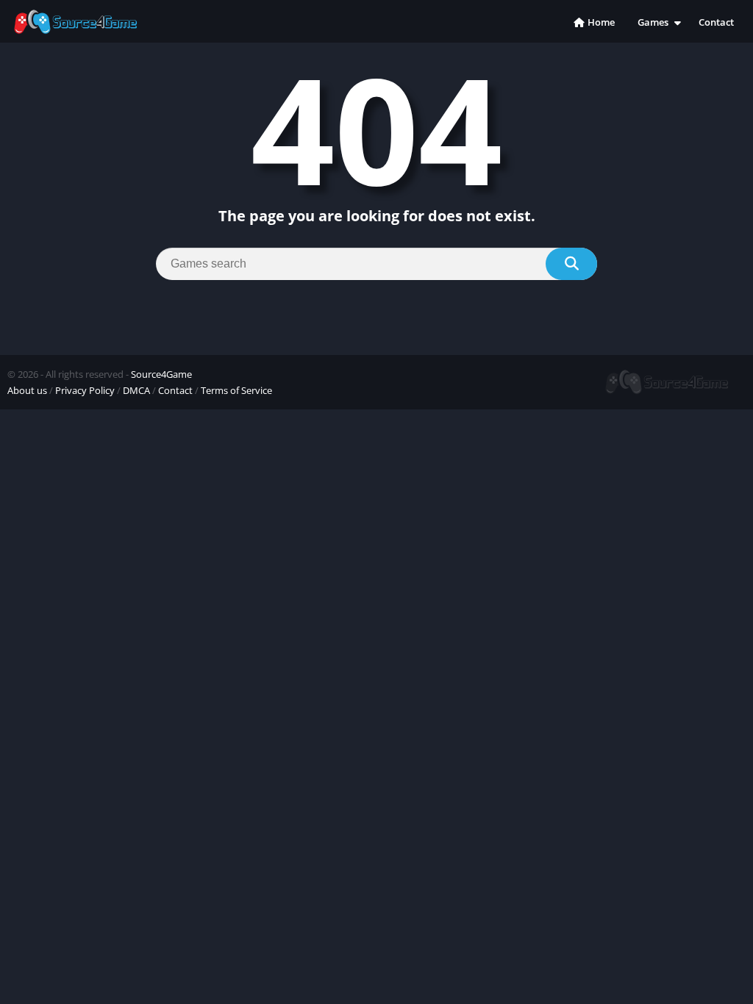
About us (27, 390)
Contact (716, 22)
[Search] (571, 264)
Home (601, 22)
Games (653, 22)
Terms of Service (236, 390)
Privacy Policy (85, 390)
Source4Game (161, 374)
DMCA (136, 390)
